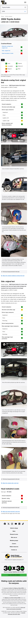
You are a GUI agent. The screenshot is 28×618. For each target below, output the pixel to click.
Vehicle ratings (8, 16)
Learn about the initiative (14, 575)
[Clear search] (25, 7)
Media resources (14, 546)
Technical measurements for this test (11, 271)
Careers (14, 543)
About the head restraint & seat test (11, 511)
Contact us (14, 549)
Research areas (14, 534)
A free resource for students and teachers (13, 559)
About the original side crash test (10, 483)
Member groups (14, 540)
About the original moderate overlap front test (13, 275)
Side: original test (6, 50)
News (14, 531)
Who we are (14, 537)
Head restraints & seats (7, 53)
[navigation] (25, 2)
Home (2, 16)
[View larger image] (14, 155)
